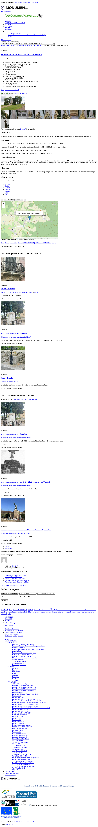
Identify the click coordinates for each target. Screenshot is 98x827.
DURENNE (30, 610)
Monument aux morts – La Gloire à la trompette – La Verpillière (26, 482)
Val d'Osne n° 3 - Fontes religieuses (23, 766)
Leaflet (18, 238)
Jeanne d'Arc (13, 243)
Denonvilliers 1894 (18, 697)
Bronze (4, 609)
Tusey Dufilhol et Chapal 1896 (21, 747)
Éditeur (14, 670)
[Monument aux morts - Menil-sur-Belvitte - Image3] (22, 118)
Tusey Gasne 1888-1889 (19, 751)
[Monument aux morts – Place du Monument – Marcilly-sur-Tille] (13, 521)
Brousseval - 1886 (17, 692)
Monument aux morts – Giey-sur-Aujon (17, 580)
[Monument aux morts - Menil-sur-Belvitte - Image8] (65, 118)
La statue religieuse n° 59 (19, 737)
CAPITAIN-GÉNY (18, 610)
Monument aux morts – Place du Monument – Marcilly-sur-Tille (26, 530)
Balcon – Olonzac (8, 289)
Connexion (26, 2)
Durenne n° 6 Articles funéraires (22, 727)
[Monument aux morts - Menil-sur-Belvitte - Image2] (13, 118)
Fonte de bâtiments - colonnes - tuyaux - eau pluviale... (28, 649)
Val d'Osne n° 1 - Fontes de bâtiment (23, 763)
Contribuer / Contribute (12, 629)
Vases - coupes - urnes (19, 665)
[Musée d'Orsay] (10, 805)
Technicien (15, 680)
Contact (10, 36)
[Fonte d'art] (3, 805)
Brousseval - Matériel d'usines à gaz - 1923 (25, 694)
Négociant (15, 675)
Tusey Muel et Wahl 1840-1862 (21, 754)
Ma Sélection (9, 622)
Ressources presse (10, 775)
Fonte (2, 243)
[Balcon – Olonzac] (13, 280)
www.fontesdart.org (14, 33)
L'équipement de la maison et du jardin (24, 653)
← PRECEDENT (9, 199)
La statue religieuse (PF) (19, 733)
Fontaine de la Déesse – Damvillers (15, 575)
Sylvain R (23, 129)
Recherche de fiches (7, 43)
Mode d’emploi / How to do (13, 632)
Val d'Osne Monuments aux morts (22, 761)
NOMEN (7, 28)
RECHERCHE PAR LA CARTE (15, 23)
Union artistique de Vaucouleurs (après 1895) (26, 757)
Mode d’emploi (9, 625)
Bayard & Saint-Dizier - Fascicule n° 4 (24, 689)
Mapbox (55, 238)
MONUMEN (9, 24)
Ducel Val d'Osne (17, 716)
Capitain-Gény (16, 696)
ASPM (16, 821)
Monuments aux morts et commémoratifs (29, 45)
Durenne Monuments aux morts (21, 725)
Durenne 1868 (16, 718)
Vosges (54, 243)
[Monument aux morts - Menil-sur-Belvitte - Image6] (48, 118)
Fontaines (36, 610)
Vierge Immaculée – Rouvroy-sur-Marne (17, 582)
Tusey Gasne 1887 (18, 749)
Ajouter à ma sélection (20, 93)
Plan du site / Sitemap (11, 634)
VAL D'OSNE (80, 612)
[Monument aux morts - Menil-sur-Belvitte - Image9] (74, 118)
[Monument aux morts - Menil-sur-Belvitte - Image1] (5, 118)
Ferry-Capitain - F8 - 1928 (20, 728)
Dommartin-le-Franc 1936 (20, 711)
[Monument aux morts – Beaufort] (13, 325)
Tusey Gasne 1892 (18, 752)
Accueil (3, 45)
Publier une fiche (6, 12)
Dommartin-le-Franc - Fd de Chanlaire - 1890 (26, 699)
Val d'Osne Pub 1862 (18, 768)
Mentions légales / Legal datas (14, 636)
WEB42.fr (9, 824)
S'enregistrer (18, 2)
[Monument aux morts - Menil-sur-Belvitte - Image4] (31, 118)
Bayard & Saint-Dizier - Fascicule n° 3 (24, 687)
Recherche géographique (12, 773)
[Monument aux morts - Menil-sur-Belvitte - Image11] (91, 118)
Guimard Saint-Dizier (18, 730)
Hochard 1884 (16, 732)
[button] (29, 218)
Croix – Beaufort (7, 378)
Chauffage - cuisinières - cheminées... (23, 644)
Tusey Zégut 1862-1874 (19, 756)
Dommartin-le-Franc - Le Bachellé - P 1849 (25, 706)
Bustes (10, 610)
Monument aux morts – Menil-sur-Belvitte (21, 54)
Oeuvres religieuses (7, 382)
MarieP (36, 292)
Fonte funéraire (16, 651)
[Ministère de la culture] (17, 805)
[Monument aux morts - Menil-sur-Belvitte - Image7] (56, 118)
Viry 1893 (15, 770)
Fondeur (14, 673)
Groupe (7, 243)
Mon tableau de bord (11, 624)
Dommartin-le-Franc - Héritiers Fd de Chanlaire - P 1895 (29, 702)
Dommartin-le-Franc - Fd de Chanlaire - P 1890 (26, 701)
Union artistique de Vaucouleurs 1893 (23, 759)
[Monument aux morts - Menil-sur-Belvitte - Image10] (82, 118)
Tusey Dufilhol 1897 (18, 745)
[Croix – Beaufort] (13, 369)
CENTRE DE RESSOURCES (28, 821)
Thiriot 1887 (16, 744)
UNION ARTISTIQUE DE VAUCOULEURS (36, 243)
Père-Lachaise (36, 612)
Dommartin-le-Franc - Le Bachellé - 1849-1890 (26, 704)
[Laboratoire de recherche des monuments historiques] (24, 805)
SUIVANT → (19, 199)
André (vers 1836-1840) (19, 684)
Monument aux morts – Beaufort (14, 333)
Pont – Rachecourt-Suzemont (13, 577)
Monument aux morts (62, 610)
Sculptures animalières (19, 661)
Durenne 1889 (16, 720)
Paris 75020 (27, 612)
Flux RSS (35, 2)
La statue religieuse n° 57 (19, 735)
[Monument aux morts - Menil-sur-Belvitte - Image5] (39, 118)
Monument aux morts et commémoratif (76, 610)
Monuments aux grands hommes (22, 656)
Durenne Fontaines (18, 723)
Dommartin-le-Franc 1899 (20, 709)
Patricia (28, 533)
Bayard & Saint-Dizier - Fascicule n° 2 (24, 685)
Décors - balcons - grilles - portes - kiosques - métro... (17, 292)
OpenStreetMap (31, 238)
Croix (25, 610)
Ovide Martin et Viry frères (20, 739)
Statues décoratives (70, 612)
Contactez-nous (9, 771)
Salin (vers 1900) (17, 740)
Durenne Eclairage (18, 721)
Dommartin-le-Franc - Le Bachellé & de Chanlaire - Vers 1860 (31, 708)
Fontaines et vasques (44, 610)
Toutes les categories (11, 641)
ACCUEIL (8, 21)
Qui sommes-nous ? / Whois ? (14, 630)
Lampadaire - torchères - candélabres (23, 654)
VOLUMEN (8, 26)
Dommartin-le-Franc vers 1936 (21, 715)
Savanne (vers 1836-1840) (20, 742)
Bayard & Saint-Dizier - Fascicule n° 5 (24, 690)
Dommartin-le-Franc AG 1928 (21, 713)
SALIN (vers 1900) (46, 612)
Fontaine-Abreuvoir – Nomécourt (15, 578)
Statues (20, 243)
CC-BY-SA (44, 238)
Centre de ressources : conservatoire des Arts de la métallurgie (27, 35)
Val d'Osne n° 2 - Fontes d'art (21, 764)
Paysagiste (15, 677)
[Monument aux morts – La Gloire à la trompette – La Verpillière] (13, 473)
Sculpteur (55, 612)
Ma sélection (8, 29)
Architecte (15, 668)
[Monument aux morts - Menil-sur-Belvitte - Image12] (5, 127)
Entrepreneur (16, 672)
